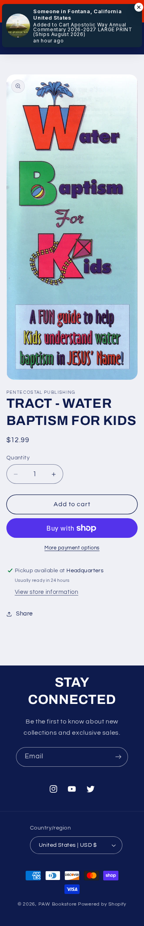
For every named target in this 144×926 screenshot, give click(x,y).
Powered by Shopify (102, 904)
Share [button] (24, 614)
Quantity (18, 458)
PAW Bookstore (57, 904)
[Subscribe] (118, 757)
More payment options (72, 548)
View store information (46, 592)
